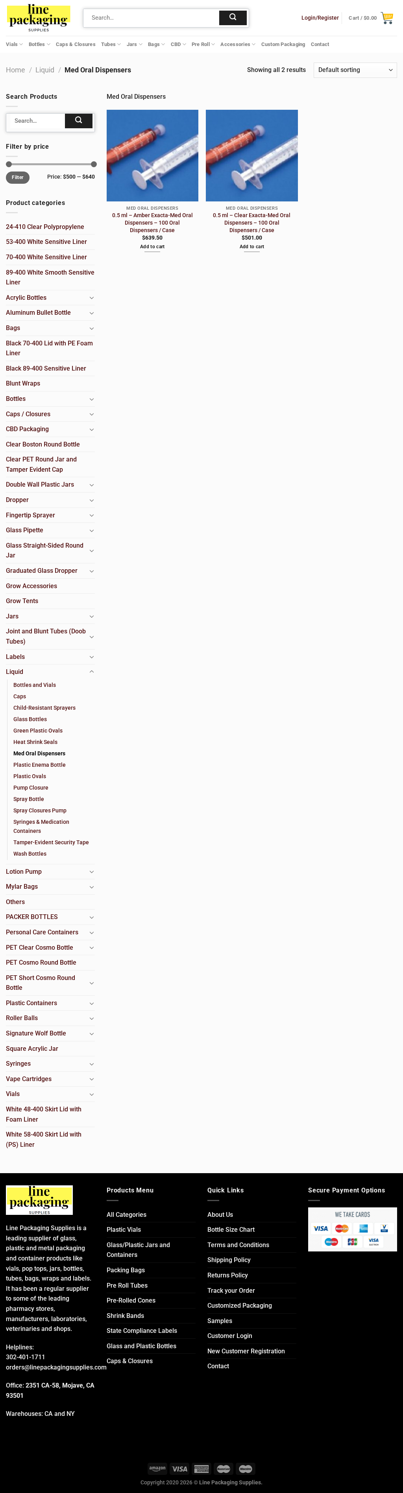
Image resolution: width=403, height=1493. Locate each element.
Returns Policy (227, 1275)
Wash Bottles (29, 854)
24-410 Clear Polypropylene (45, 227)
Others (15, 902)
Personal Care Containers (42, 932)
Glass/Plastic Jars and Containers (138, 1250)
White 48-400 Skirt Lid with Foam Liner (43, 1114)
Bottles (37, 44)
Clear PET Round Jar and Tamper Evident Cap (41, 464)
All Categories (126, 1214)
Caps (19, 696)
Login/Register (320, 18)
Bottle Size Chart (231, 1229)
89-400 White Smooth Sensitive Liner (50, 277)
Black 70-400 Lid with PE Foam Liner (49, 348)
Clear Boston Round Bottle (43, 444)
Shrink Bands (125, 1316)
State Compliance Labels (142, 1330)
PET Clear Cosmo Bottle (39, 947)
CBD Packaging (27, 429)
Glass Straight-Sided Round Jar (44, 550)
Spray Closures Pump (40, 810)
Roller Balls (22, 1018)
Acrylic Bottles (26, 297)
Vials (12, 44)
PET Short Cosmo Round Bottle (40, 983)
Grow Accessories (31, 586)
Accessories (235, 44)
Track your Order (231, 1290)
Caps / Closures (28, 414)
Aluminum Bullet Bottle (38, 312)
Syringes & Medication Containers (41, 826)
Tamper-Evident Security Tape (51, 842)
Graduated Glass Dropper (42, 570)
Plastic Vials (124, 1229)
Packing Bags (126, 1270)
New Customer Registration (246, 1351)
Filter (17, 177)
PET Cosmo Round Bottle (41, 962)
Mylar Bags (22, 886)
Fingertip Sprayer (30, 515)
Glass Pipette (24, 530)
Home (15, 70)
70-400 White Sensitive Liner (46, 257)
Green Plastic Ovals (38, 730)
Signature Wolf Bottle (36, 1033)
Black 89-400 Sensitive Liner (46, 368)
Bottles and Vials (34, 685)
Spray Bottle (28, 799)
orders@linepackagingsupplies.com (56, 1367)
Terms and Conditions (238, 1245)
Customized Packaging (239, 1305)
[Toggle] (92, 297)
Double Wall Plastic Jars (40, 484)
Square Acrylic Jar (32, 1048)
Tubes (108, 44)
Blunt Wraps (23, 383)
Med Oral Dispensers (39, 753)
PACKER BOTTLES (32, 917)
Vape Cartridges (29, 1079)
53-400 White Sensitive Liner (46, 241)
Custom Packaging (283, 44)
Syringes (18, 1063)
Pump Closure (30, 787)
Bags (154, 44)
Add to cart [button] (152, 246)
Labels (15, 657)
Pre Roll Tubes (127, 1285)
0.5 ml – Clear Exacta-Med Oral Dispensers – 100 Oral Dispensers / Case (251, 222)
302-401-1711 (25, 1357)
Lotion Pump (24, 871)
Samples (219, 1321)
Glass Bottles (30, 719)
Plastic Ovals (29, 776)
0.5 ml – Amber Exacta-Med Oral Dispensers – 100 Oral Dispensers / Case (152, 222)
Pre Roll (201, 44)
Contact (320, 44)
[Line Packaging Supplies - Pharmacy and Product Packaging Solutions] (38, 18)
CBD (176, 44)
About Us (220, 1214)
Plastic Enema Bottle (39, 765)
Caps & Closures (76, 44)
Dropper (17, 500)
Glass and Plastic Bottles (141, 1346)
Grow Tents (22, 601)
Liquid (44, 70)
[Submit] (233, 18)
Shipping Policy (229, 1260)
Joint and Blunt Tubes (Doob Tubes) (46, 636)
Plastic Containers (31, 1003)
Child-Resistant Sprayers (44, 708)
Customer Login (229, 1336)
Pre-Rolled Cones (131, 1300)
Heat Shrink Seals (35, 742)
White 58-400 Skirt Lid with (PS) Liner (43, 1139)
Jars (132, 44)
